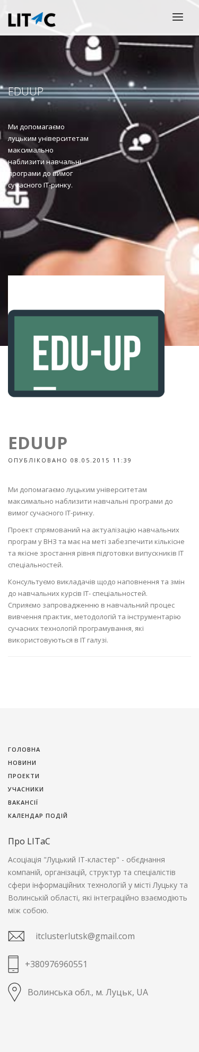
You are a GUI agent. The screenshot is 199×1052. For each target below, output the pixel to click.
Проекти (24, 776)
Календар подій (38, 816)
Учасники (26, 789)
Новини (22, 763)
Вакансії (23, 802)
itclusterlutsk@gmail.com (85, 936)
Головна (24, 749)
